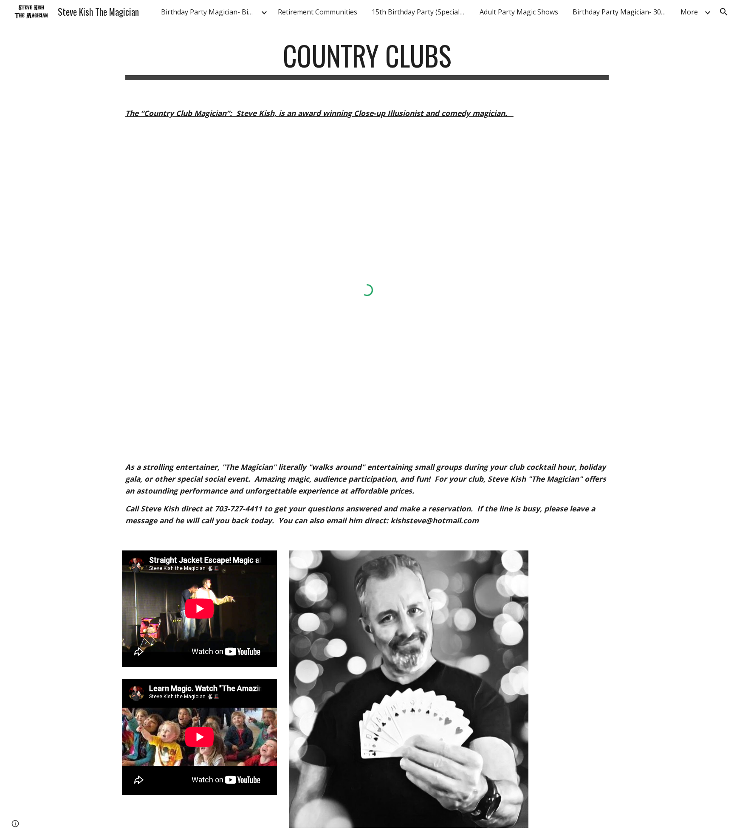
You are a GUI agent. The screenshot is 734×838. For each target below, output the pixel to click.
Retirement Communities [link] (317, 12)
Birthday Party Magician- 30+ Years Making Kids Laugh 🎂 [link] (621, 12)
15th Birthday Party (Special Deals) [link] (420, 12)
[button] (724, 12)
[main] (367, 60)
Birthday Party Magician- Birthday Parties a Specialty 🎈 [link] (210, 12)
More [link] (689, 12)
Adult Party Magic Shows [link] (519, 12)
